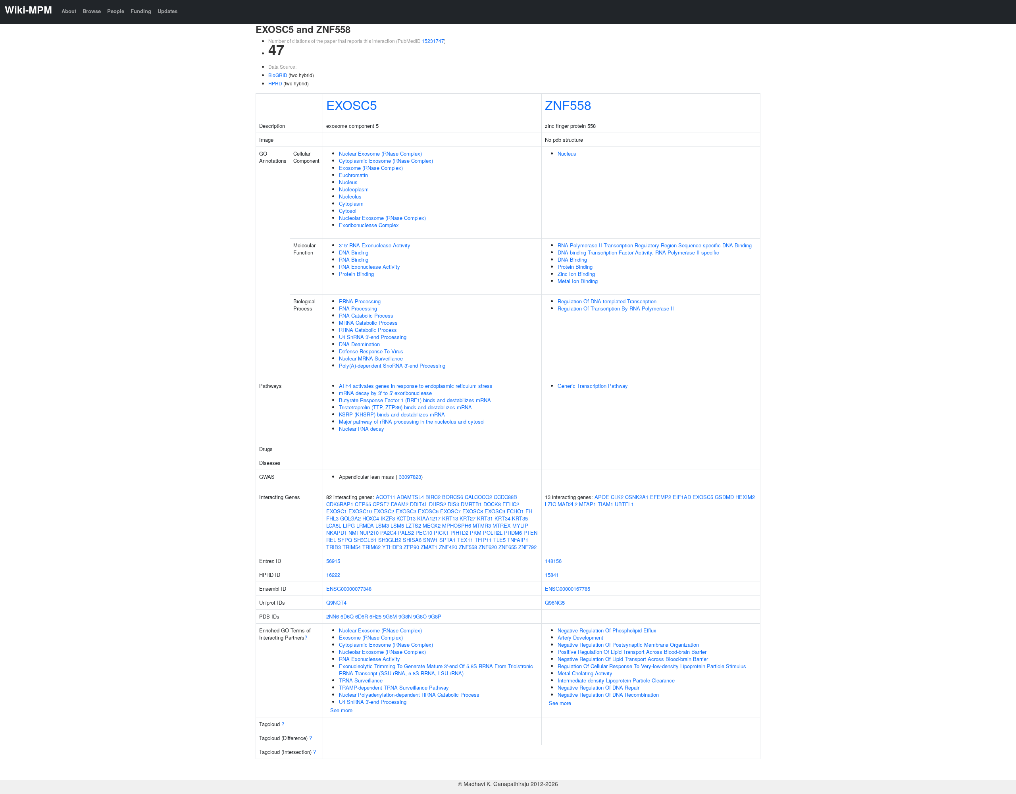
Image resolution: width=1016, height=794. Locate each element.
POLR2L (492, 532)
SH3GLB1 (365, 539)
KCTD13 (406, 518)
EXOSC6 (428, 511)
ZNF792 (527, 547)
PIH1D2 (459, 532)
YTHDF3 (392, 547)
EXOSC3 (406, 511)
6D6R (361, 616)
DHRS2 (437, 504)
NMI (353, 532)
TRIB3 (333, 547)
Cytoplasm (351, 203)
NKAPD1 (336, 532)
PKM (475, 532)
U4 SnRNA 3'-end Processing (372, 337)
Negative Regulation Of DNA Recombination (608, 694)
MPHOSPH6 (456, 525)
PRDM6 (513, 532)
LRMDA (365, 525)
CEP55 (363, 504)
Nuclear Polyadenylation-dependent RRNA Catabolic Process (409, 694)
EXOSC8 (472, 511)
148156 (553, 561)
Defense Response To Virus (371, 351)
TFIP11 (483, 539)
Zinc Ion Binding (576, 274)
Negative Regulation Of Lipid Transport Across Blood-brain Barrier (633, 659)
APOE (602, 497)
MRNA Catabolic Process (368, 322)
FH (528, 511)
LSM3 (382, 525)
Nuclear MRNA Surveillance (371, 358)
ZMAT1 (429, 547)
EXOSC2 (383, 511)
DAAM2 (399, 504)
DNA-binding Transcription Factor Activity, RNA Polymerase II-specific (638, 252)
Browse (92, 11)
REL (331, 539)
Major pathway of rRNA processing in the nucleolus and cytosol (412, 421)
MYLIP (520, 525)
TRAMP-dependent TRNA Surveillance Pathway (394, 687)
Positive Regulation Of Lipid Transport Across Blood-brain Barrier (632, 651)
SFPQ (345, 539)
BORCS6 (452, 497)
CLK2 (617, 497)
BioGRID (277, 74)
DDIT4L (418, 504)
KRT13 (450, 518)
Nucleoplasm (354, 189)
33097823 (410, 476)
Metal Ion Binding (578, 281)
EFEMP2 (660, 497)
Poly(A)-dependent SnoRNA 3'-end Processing (392, 365)
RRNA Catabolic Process (368, 329)
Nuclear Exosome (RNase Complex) (380, 153)
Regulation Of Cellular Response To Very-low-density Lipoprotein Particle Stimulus (652, 666)
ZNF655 (507, 547)
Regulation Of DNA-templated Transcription (607, 301)
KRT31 (485, 518)
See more (341, 710)
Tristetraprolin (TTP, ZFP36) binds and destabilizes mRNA (405, 407)
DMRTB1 (471, 504)
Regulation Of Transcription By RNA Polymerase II (616, 308)
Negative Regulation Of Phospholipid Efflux (607, 630)
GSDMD (724, 497)
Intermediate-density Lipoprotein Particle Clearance (616, 680)
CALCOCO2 (478, 497)
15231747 (433, 40)
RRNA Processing (360, 301)
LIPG (349, 525)
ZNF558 (568, 104)
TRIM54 (352, 547)
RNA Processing (358, 308)
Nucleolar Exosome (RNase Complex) (382, 218)
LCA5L (333, 525)
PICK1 (441, 532)
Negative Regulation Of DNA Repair (598, 687)
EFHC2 (510, 504)
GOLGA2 (350, 518)
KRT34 (502, 518)
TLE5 (499, 539)
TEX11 (465, 539)
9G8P (434, 616)
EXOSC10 (360, 511)
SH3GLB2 (389, 539)
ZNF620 (488, 547)
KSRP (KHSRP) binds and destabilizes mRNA (392, 414)
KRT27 (467, 518)
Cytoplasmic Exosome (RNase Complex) (386, 160)
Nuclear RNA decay (361, 428)
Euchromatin (353, 175)
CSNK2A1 (636, 497)
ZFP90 (411, 547)
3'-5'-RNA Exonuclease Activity (374, 245)
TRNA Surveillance (361, 680)
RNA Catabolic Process (366, 315)
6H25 (375, 616)
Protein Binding (356, 274)
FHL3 (332, 518)
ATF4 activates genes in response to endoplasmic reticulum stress (416, 385)
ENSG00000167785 (567, 588)
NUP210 (369, 532)
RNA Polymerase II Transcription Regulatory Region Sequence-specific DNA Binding (655, 245)
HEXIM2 (745, 497)
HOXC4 (370, 518)
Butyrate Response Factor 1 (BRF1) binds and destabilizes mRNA (415, 400)
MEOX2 (432, 525)
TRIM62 (371, 547)
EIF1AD (682, 497)
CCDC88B (505, 497)
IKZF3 (388, 518)
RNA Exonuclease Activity (369, 266)
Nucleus (348, 182)
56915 (333, 561)
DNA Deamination (359, 344)
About (69, 11)
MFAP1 (587, 504)
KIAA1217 (429, 518)
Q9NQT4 (336, 602)
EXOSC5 (351, 104)
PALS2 (406, 532)
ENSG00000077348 (348, 588)
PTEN (530, 532)
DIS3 (453, 504)
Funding (141, 11)
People (115, 11)
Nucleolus (350, 196)
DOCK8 (492, 504)
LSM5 (397, 525)
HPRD (275, 83)
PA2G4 (388, 532)
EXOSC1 (336, 511)
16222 (333, 574)
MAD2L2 (567, 504)
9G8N (405, 616)
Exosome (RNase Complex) (371, 168)
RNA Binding (353, 259)
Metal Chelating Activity (585, 673)
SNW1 (430, 539)
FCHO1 (515, 511)
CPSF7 (381, 504)
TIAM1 (605, 504)
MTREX (502, 525)
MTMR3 (482, 525)
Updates (167, 11)
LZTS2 (413, 525)
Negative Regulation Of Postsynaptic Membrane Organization (628, 644)
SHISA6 (412, 539)
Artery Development (580, 637)
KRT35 (520, 518)
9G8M (390, 616)
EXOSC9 (495, 511)
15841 (552, 574)
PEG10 (424, 532)
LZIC (550, 504)
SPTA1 (447, 539)
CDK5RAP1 (339, 504)
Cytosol (347, 210)
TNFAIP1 (517, 539)
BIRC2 (433, 497)
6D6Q (347, 616)
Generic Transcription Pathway (593, 385)
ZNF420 (448, 547)
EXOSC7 (450, 511)
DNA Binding (353, 252)
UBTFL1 (624, 504)
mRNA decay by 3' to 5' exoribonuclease (385, 393)
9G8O (420, 616)
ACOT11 (385, 497)
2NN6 (332, 616)
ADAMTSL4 (410, 497)
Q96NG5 (555, 602)
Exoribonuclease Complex (369, 225)
